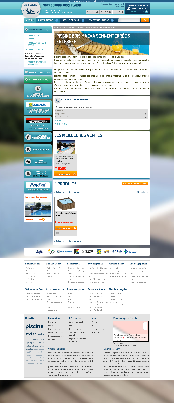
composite (39, 355)
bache (40, 334)
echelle (29, 358)
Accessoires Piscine (38, 79)
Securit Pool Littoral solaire (98, 305)
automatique (32, 345)
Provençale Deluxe (74, 307)
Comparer (62, 233)
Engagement (52, 322)
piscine (34, 326)
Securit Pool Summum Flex (98, 302)
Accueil (55, 27)
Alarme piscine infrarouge (97, 271)
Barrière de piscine (75, 289)
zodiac (31, 333)
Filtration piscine (116, 263)
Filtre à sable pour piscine (118, 271)
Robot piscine (73, 263)
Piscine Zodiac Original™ (33, 37)
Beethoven (71, 302)
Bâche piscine (51, 294)
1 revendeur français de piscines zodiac (37, 111)
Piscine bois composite (33, 271)
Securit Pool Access (95, 307)
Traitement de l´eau (34, 289)
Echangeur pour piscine (138, 268)
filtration (38, 363)
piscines (36, 358)
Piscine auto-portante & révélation (37, 63)
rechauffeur (39, 360)
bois (36, 349)
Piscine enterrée (53, 263)
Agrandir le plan (118, 343)
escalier (29, 349)
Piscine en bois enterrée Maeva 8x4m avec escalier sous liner (65, 158)
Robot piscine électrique (76, 268)
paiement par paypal (37, 189)
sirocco (31, 363)
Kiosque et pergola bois (117, 305)
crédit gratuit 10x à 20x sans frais (37, 127)
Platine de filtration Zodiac (118, 273)
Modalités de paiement (55, 336)
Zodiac (29, 355)
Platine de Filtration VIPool (118, 276)
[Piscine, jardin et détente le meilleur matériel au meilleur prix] (31, 11)
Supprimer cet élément (145, 110)
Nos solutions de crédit (56, 332)
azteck (40, 342)
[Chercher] (145, 20)
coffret (30, 352)
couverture (38, 338)
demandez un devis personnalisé (37, 94)
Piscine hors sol (32, 263)
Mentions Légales (75, 329)
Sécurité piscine (95, 263)
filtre (31, 360)
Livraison (51, 326)
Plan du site (96, 332)
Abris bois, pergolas (118, 289)
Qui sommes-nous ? (76, 322)
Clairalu (70, 305)
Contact (95, 322)
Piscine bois (30, 268)
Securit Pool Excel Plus (96, 310)
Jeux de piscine (52, 310)
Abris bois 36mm (115, 296)
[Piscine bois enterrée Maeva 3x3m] (66, 204)
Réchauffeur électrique (138, 282)
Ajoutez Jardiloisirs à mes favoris (111, 4)
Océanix (70, 294)
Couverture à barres (97, 289)
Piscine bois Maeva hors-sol (34, 53)
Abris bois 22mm (115, 294)
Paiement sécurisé (54, 329)
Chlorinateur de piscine (34, 299)
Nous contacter (136, 12)
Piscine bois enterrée (54, 268)
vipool (41, 349)
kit (27, 360)
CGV (70, 326)
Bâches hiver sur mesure (97, 282)
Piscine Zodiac (30, 273)
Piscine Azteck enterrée (55, 271)
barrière (40, 352)
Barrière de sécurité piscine (98, 268)
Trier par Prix (141, 192)
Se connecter (120, 6)
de (27, 363)
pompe (30, 342)
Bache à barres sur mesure (98, 279)
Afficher (57, 192)
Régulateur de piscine (33, 296)
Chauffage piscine (138, 263)
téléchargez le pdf (33, 219)
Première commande (99, 329)
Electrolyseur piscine (33, 294)
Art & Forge (71, 296)
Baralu (70, 299)
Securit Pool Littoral (95, 294)
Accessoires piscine (55, 289)
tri (41, 358)
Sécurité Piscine (36, 71)
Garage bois (113, 302)
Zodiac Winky (30, 276)
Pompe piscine (114, 268)
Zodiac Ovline (30, 279)
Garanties (51, 339)
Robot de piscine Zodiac (76, 282)
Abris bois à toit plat (116, 299)
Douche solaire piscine (54, 302)
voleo (41, 346)
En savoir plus (63, 174)
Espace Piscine (65, 27)
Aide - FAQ (96, 326)
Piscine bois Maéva (77, 27)
